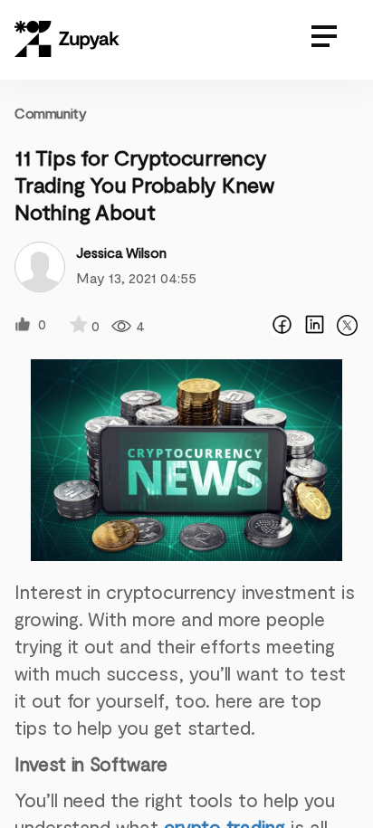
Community (50, 112)
